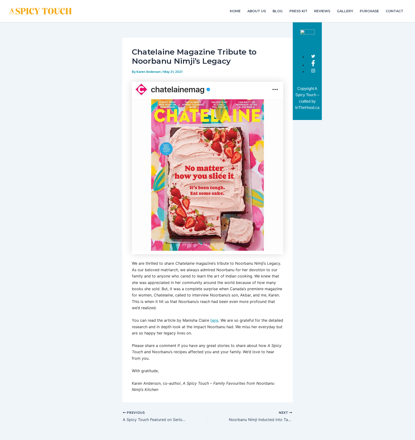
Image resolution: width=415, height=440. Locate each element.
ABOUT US (256, 11)
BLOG (278, 11)
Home (235, 11)
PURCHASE (369, 11)
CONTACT (394, 11)
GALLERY (345, 11)
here (214, 320)
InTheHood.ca (307, 108)
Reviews (322, 11)
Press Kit (298, 11)
